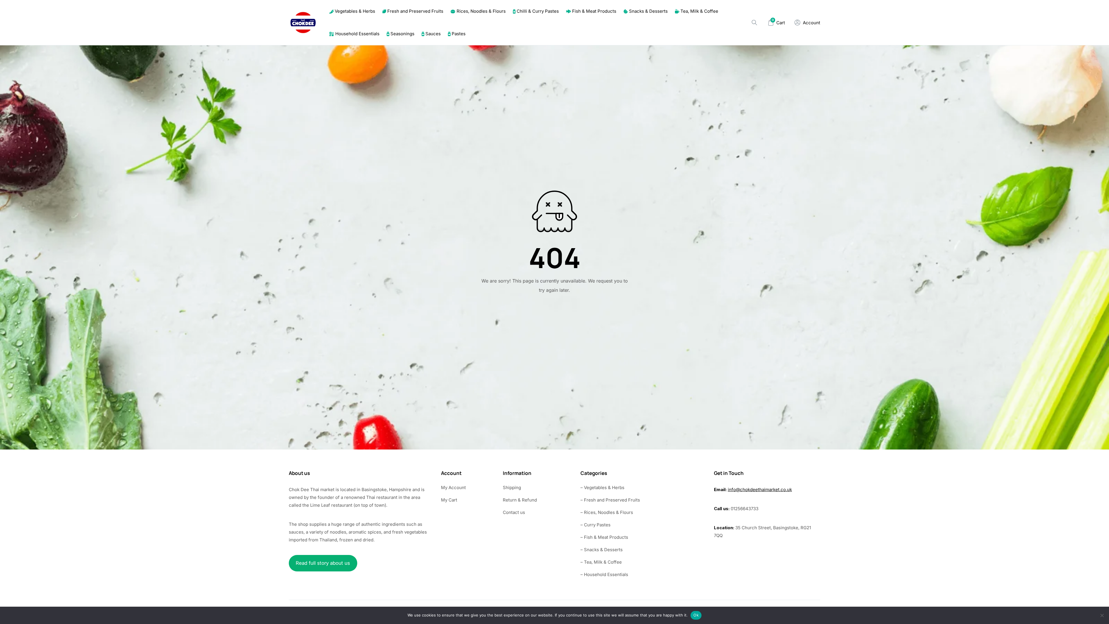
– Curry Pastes (595, 525)
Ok (696, 615)
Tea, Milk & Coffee (699, 11)
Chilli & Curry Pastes (538, 11)
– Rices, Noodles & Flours (606, 512)
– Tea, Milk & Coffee (601, 562)
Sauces (433, 33)
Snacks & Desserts (648, 11)
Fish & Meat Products (594, 11)
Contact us (514, 512)
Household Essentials (357, 33)
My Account (453, 487)
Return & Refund (520, 500)
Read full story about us (323, 563)
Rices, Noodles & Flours (481, 11)
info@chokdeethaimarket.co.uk (760, 489)
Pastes (459, 33)
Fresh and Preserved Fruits (415, 11)
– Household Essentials (604, 574)
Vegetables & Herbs (355, 11)
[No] (1102, 615)
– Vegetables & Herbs (602, 487)
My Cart (449, 500)
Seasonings (402, 33)
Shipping (512, 487)
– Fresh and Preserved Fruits (610, 500)
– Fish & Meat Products (604, 537)
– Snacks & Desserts (601, 549)
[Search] (754, 22)
